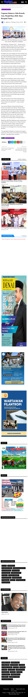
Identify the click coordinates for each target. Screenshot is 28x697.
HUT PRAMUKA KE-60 (7, 679)
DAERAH (20, 672)
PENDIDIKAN (14, 664)
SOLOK (13, 580)
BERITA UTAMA (16, 662)
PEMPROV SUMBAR (15, 676)
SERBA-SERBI (6, 664)
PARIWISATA (5, 672)
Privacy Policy (14, 690)
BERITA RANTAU (20, 669)
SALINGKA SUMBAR (7, 667)
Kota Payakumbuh (6, 572)
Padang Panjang (6, 580)
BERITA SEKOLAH (16, 674)
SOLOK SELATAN (21, 580)
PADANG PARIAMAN (10, 5)
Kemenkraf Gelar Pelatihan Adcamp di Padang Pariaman (11, 181)
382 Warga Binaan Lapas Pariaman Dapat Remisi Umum (13, 227)
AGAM (4, 565)
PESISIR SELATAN (17, 577)
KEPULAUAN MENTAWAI (20, 568)
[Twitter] (12, 142)
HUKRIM (23, 667)
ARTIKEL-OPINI (6, 662)
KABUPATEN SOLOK (7, 568)
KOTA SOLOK (16, 570)
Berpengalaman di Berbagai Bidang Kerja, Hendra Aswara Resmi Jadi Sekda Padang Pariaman (17, 639)
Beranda (2, 5)
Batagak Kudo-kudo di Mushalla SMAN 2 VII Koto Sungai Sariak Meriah (17, 632)
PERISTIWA (5, 676)
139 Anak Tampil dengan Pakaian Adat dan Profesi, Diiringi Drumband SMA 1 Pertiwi (17, 625)
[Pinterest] (18, 142)
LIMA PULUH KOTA (17, 572)
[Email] (21, 142)
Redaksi (12, 689)
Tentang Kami (6, 689)
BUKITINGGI (11, 565)
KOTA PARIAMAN (6, 570)
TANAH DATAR (6, 582)
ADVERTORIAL (6, 674)
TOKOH (4, 669)
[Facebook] (9, 142)
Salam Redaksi (4, 612)
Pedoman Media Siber (20, 689)
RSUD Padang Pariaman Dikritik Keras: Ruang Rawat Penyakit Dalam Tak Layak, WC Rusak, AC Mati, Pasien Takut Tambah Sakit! (16, 647)
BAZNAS (13, 672)
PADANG (5, 575)
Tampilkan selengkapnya (22, 159)
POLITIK (16, 667)
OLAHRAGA (11, 669)
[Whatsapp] (15, 142)
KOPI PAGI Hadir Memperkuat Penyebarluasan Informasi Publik (12, 205)
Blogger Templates (11, 692)
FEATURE (22, 664)
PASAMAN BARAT (7, 577)
